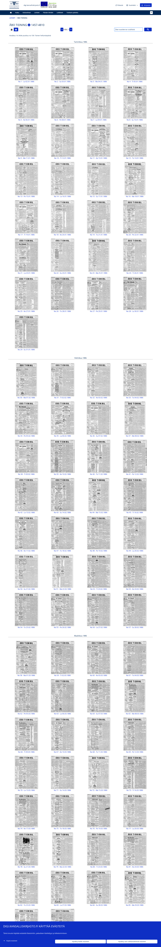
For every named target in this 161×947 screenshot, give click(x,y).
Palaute (120, 5)
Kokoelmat (27, 12)
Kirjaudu (146, 5)
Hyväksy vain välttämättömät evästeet (132, 942)
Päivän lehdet (48, 12)
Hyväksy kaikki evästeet (80, 942)
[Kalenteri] (12, 29)
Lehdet (37, 12)
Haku (17, 12)
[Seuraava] (70, 29)
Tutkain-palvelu (72, 12)
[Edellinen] (61, 29)
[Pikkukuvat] (16, 29)
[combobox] (66, 29)
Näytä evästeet (11, 941)
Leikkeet (60, 12)
